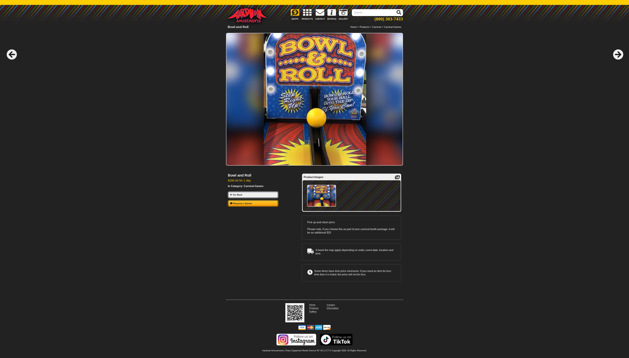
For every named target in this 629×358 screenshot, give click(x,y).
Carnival (376, 27)
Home (353, 27)
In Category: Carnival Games (245, 186)
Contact (331, 305)
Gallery (313, 311)
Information (333, 308)
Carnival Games (392, 27)
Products (364, 27)
